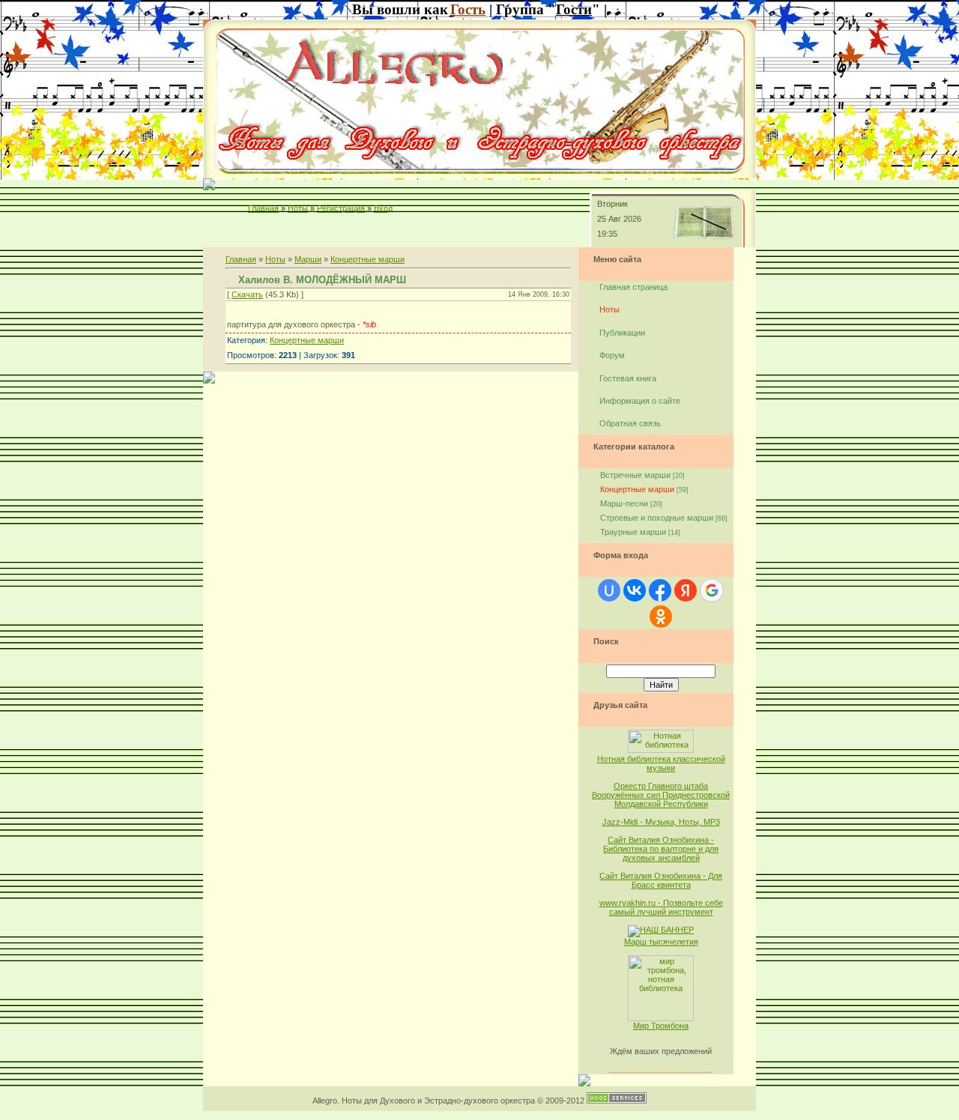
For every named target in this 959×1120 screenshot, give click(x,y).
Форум (612, 355)
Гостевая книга (627, 378)
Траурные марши (633, 531)
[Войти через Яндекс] (685, 590)
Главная (263, 208)
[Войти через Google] (712, 590)
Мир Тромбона (661, 1025)
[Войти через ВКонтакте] (634, 590)
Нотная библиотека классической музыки (661, 763)
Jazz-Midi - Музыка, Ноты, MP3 (661, 821)
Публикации (622, 332)
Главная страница (633, 286)
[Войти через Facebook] (660, 590)
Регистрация (341, 208)
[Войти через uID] (609, 590)
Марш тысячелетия (661, 941)
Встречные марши (635, 474)
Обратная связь (630, 423)
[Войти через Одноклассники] (661, 616)
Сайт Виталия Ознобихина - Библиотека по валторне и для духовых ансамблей (661, 848)
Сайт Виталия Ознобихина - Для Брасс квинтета (660, 880)
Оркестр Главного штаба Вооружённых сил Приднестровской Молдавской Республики (661, 794)
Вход (383, 208)
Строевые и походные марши (656, 517)
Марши (307, 259)
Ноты (298, 208)
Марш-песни (624, 503)
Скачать (247, 294)
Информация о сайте (639, 400)
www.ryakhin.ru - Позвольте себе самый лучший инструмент (661, 907)
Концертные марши (367, 259)
